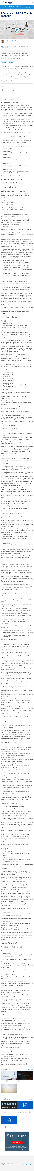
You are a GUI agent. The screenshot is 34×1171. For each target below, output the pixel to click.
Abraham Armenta (22, 1112)
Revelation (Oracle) (6, 53)
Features (3, 1165)
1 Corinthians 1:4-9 (7, 1111)
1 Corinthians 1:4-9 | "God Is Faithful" (15, 90)
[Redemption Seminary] (17, 1141)
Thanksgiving (17, 55)
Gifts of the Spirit (20, 51)
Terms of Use (21, 1165)
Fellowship (24, 53)
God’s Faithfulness (16, 53)
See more (30, 1069)
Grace (13, 51)
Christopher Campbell (11, 41)
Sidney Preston (5, 1127)
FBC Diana (4, 1112)
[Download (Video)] (31, 90)
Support (28, 1165)
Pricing (9, 1165)
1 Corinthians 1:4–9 (6, 51)
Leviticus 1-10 (5, 1126)
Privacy (15, 1165)
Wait (23, 55)
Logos (11, 1163)
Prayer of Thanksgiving (7, 55)
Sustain (27, 55)
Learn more (27, 7)
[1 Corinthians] (4, 46)
